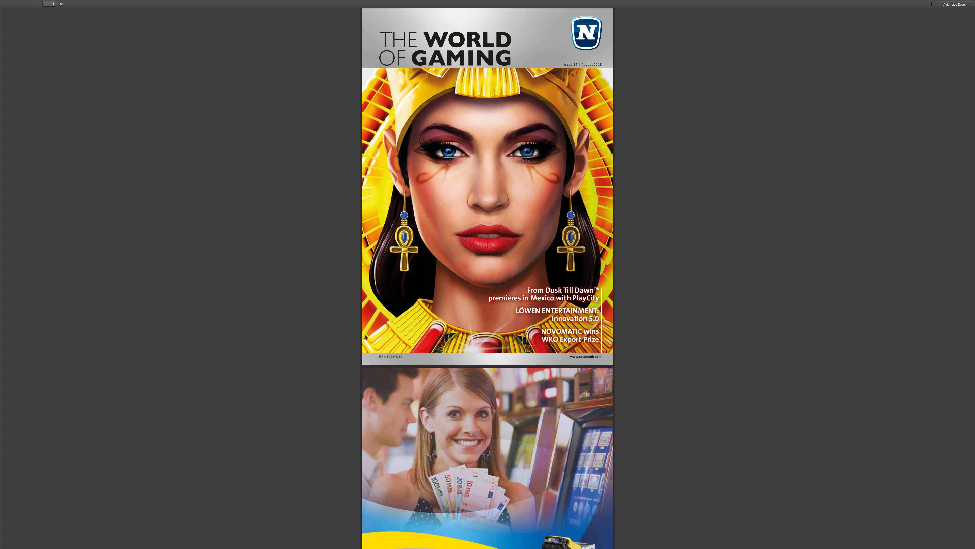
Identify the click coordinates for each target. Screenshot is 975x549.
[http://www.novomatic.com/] (586, 357)
